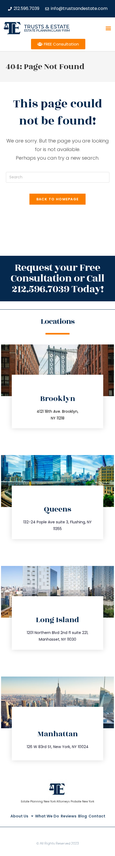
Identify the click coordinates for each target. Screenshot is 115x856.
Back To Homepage (57, 199)
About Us (19, 816)
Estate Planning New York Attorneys (45, 801)
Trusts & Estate (47, 27)
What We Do (47, 816)
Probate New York (82, 801)
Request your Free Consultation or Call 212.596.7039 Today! (57, 278)
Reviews (68, 816)
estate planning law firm (47, 30)
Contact (97, 816)
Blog (82, 816)
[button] (108, 28)
